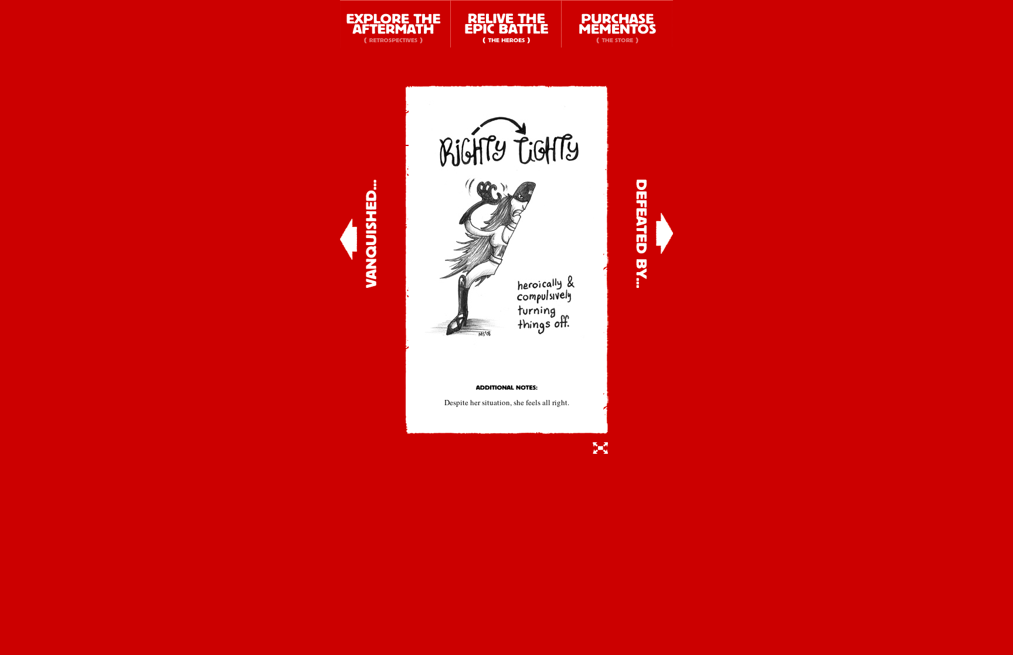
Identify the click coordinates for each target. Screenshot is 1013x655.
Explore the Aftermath (395, 24)
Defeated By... (654, 233)
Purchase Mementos (617, 24)
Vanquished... (358, 233)
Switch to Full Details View (601, 447)
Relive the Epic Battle (506, 24)
